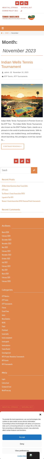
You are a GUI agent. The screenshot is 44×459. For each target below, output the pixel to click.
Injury (3, 314)
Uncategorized (6, 352)
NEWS (4, 321)
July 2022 (4, 261)
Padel (3, 325)
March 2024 (5, 231)
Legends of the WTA (7, 196)
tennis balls (5, 333)
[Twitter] (22, 3)
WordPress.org (6, 389)
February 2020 (6, 280)
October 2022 (6, 257)
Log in (3, 378)
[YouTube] (17, 3)
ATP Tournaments (21, 75)
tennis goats (5, 340)
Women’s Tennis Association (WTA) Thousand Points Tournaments (21, 200)
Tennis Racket (6, 348)
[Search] (34, 169)
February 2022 (6, 265)
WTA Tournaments (7, 363)
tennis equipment (7, 336)
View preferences (22, 451)
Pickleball (5, 329)
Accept (22, 437)
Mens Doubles (6, 318)
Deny (22, 444)
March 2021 (5, 272)
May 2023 (5, 246)
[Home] (2, 33)
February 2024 (6, 235)
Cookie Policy (22, 456)
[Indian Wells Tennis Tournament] (22, 99)
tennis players (6, 344)
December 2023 (6, 238)
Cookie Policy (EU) (10, 11)
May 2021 (4, 269)
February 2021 (6, 276)
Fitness (4, 306)
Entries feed (5, 382)
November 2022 (6, 253)
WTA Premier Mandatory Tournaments (13, 355)
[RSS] (26, 3)
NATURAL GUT (26, 7)
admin (6, 72)
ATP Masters (5, 295)
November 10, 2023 (20, 72)
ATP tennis (5, 188)
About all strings (10, 7)
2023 (7, 33)
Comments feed (6, 385)
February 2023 (6, 250)
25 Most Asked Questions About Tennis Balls (15, 185)
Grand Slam (5, 310)
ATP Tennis (8, 75)
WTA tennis (5, 359)
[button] (40, 414)
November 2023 (6, 242)
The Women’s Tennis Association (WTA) (13, 192)
